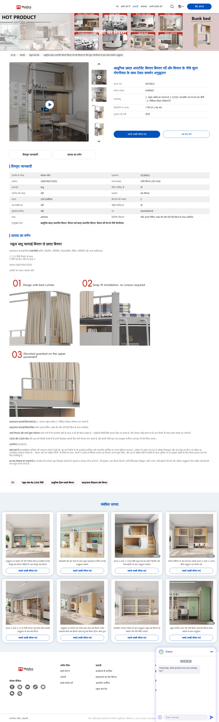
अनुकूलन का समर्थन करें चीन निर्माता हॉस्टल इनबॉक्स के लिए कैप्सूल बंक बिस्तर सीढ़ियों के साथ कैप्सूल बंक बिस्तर (28, 563)
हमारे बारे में (125, 6)
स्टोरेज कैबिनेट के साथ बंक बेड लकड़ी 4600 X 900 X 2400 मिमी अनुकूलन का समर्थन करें (191, 563)
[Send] (211, 717)
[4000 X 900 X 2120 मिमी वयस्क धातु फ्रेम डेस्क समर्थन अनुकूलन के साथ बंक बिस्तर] (27, 603)
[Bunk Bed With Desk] (49, 102)
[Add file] (160, 717)
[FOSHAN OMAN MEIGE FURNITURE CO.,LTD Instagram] (19, 687)
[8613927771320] (43, 687)
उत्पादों (135, 6)
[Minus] (211, 652)
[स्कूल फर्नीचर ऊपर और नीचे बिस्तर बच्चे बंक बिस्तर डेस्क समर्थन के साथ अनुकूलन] (191, 603)
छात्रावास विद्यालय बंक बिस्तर (94, 482)
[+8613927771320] (19, 693)
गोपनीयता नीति (14, 718)
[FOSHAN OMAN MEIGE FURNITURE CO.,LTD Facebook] (12, 687)
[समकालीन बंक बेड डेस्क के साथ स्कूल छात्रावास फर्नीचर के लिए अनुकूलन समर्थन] (82, 536)
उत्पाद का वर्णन (74, 154)
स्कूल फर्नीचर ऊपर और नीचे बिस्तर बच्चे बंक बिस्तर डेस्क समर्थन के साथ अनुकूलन (191, 630)
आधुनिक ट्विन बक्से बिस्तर (62, 482)
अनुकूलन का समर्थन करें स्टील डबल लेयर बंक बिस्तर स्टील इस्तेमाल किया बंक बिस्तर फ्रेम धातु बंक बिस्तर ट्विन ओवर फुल (82, 630)
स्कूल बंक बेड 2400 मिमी (33, 482)
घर (117, 6)
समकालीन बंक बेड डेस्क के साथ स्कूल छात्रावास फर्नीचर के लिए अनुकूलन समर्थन (82, 563)
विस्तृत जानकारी (30, 154)
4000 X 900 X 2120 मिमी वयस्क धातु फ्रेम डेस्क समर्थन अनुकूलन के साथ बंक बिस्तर (28, 630)
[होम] (25, 672)
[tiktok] (35, 687)
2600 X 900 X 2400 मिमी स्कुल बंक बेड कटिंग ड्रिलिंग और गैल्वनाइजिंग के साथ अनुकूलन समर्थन (137, 563)
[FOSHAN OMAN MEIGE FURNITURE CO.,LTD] (23, 6)
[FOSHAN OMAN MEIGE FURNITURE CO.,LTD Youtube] (27, 687)
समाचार (144, 6)
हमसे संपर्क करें (156, 6)
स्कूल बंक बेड (34, 55)
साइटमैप (25, 718)
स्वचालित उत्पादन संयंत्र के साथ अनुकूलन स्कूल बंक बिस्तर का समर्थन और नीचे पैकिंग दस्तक (136, 630)
